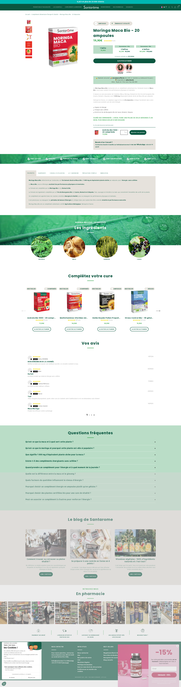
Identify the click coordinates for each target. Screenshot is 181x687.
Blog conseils (108, 660)
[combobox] (162, 7)
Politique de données (84, 665)
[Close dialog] (177, 646)
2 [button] (89, 415)
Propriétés (30, 173)
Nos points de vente (84, 657)
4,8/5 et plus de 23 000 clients (90, 2)
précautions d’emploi (89, 173)
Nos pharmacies (118, 7)
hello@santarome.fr (58, 661)
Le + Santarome (73, 173)
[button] (108, 41)
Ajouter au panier (124, 61)
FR (162, 7)
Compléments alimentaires (73, 7)
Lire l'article (45, 574)
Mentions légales (83, 662)
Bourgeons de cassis (111, 657)
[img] (36, 356)
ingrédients (42, 173)
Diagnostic (129, 7)
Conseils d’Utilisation (57, 173)
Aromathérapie (105, 7)
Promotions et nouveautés (41, 7)
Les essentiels (57, 7)
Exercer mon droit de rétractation (89, 667)
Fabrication (104, 173)
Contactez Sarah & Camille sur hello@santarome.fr (113, 144)
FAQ (78, 655)
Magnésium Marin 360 (111, 653)
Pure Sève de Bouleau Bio (112, 655)
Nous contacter (82, 653)
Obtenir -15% (164, 675)
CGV (78, 660)
